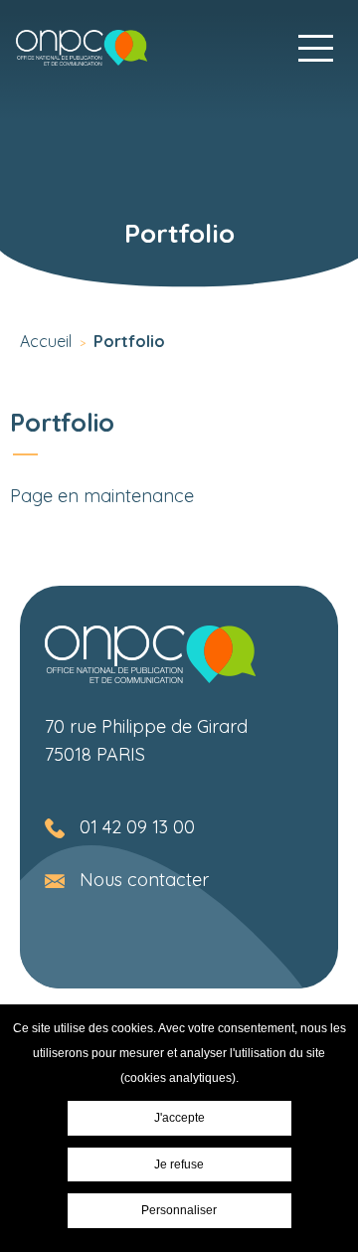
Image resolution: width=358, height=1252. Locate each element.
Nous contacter (144, 879)
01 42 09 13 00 (137, 826)
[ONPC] (82, 48)
